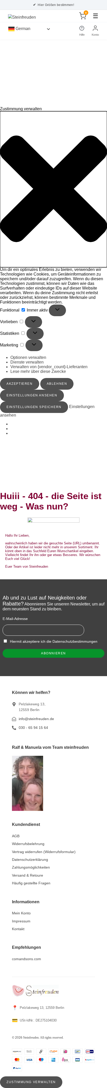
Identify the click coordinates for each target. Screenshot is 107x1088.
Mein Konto (21, 913)
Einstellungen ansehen (31, 395)
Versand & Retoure (27, 875)
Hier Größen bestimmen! (53, 5)
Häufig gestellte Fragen (31, 883)
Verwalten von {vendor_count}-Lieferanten (49, 367)
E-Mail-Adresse (15, 619)
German (22, 28)
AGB (15, 836)
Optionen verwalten (28, 357)
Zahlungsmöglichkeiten (31, 867)
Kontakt (18, 929)
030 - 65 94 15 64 (33, 728)
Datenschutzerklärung (30, 859)
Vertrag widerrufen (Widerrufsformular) (44, 852)
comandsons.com (26, 959)
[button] (53, 189)
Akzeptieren (19, 384)
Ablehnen (57, 384)
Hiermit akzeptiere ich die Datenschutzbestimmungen (53, 641)
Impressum (21, 921)
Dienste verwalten (27, 362)
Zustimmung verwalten (31, 1082)
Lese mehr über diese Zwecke (38, 371)
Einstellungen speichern (34, 407)
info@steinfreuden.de (36, 719)
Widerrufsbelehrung (28, 844)
